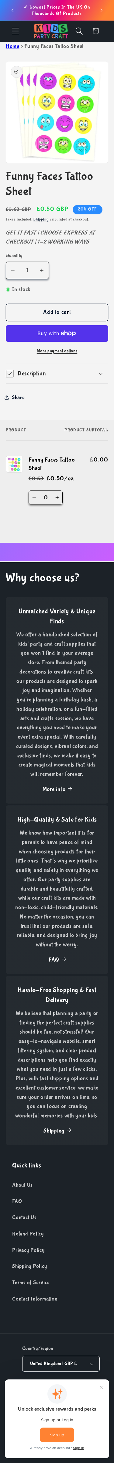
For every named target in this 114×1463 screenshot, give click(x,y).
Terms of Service (31, 1283)
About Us (22, 1185)
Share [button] (18, 398)
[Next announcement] (101, 10)
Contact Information (34, 1299)
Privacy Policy (28, 1250)
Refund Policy (28, 1234)
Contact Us (24, 1217)
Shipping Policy (29, 1266)
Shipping (41, 219)
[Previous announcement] (12, 10)
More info (54, 789)
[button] (15, 31)
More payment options (57, 351)
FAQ (54, 959)
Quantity (14, 256)
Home (12, 46)
